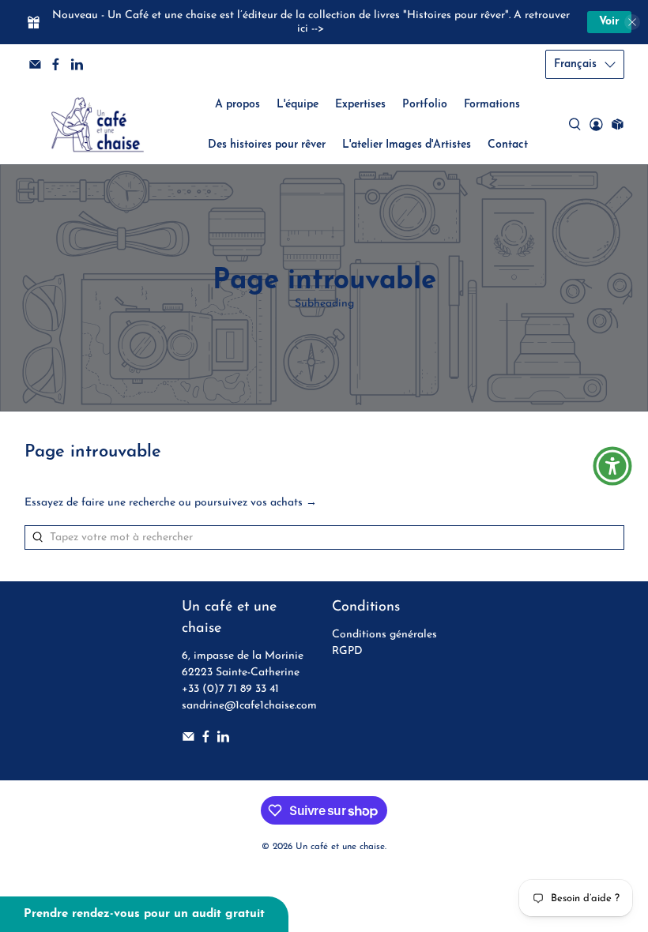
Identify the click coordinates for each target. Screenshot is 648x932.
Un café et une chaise (340, 846)
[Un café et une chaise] (97, 124)
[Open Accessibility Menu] (612, 466)
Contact (508, 145)
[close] (632, 22)
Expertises (360, 105)
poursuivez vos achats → (255, 503)
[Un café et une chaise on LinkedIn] (77, 64)
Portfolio (424, 105)
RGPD (347, 651)
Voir (609, 22)
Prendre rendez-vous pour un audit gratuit (144, 914)
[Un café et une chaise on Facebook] (55, 64)
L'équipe (297, 105)
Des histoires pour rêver (267, 145)
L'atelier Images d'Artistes (406, 145)
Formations (492, 105)
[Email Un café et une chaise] (35, 64)
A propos (237, 105)
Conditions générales (384, 635)
